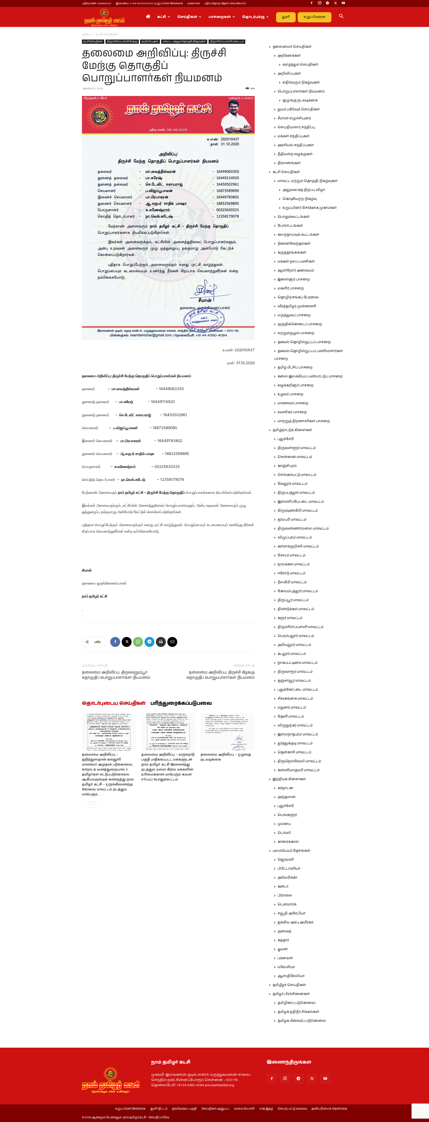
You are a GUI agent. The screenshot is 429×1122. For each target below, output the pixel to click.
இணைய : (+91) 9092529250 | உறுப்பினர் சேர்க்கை (149, 3)
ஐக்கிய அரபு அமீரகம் (296, 922)
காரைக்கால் (288, 842)
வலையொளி (244, 1109)
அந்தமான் (287, 797)
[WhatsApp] (138, 642)
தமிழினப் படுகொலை (297, 1003)
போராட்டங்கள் (290, 225)
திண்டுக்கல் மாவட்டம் (296, 609)
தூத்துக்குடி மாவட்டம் (295, 743)
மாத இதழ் (266, 1109)
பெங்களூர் (287, 815)
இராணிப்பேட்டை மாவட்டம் (301, 501)
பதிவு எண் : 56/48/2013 (96, 3)
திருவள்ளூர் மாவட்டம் (297, 448)
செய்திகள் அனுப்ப (215, 1109)
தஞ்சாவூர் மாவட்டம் (294, 680)
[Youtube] (343, 3)
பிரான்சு (285, 895)
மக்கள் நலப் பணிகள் (296, 261)
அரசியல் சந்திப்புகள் (296, 145)
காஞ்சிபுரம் (287, 466)
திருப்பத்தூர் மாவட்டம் (296, 492)
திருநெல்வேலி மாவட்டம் (299, 761)
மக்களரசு (193, 3)
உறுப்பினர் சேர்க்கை (130, 1109)
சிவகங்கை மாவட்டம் (295, 698)
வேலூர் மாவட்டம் (292, 484)
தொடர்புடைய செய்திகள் (113, 703)
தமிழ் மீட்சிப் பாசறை (295, 367)
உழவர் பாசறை (290, 394)
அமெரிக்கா (287, 877)
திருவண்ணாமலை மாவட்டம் (303, 528)
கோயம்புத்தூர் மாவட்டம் (298, 591)
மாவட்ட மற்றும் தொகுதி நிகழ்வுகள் (184, 42)
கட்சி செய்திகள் (93, 42)
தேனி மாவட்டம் (291, 716)
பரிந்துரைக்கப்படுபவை (181, 703)
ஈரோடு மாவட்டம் (291, 573)
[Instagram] (319, 3)
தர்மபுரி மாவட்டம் (292, 519)
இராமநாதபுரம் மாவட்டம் (298, 734)
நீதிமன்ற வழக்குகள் (295, 154)
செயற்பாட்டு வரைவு (292, 1109)
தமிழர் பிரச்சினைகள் (291, 994)
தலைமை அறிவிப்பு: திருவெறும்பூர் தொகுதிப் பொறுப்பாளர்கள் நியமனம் (116, 675)
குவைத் (284, 931)
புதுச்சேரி (286, 439)
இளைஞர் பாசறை (294, 279)
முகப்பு (87, 34)
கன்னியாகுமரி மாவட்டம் (299, 770)
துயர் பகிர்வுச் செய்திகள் (299, 109)
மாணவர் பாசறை (293, 403)
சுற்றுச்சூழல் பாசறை (296, 333)
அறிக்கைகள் (289, 55)
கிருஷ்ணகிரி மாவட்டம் (298, 510)
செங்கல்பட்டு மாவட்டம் (297, 475)
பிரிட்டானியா (289, 868)
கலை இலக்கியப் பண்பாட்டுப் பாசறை (310, 376)
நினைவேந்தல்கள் (294, 243)
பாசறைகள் (220, 17)
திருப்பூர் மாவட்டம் (293, 600)
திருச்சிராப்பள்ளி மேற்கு (122, 42)
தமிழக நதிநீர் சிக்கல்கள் (298, 1012)
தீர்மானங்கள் (289, 163)
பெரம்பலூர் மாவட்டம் (296, 636)
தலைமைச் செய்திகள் (292, 46)
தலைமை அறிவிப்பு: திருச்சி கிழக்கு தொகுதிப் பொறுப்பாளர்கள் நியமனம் (220, 675)
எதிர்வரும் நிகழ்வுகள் (301, 82)
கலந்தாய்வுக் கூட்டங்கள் (298, 234)
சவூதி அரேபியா (292, 913)
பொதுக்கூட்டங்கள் (294, 217)
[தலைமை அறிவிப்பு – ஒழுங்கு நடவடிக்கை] (228, 732)
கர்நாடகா (285, 788)
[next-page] (93, 804)
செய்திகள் (187, 17)
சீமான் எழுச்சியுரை (294, 118)
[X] (335, 3)
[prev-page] (85, 804)
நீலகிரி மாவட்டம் (292, 582)
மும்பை (284, 824)
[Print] (161, 642)
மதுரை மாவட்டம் (292, 707)
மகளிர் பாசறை (291, 288)
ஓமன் (283, 949)
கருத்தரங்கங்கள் (292, 252)
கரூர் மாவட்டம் (290, 618)
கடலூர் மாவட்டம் (292, 654)
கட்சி (161, 17)
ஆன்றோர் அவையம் (296, 270)
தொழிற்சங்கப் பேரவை (298, 297)
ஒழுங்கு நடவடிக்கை (300, 100)
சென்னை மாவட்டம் (295, 457)
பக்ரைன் (285, 958)
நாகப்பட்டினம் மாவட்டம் (298, 663)
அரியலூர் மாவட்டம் (294, 645)
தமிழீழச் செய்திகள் (289, 985)
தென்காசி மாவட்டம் (294, 752)
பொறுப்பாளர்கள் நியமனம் (301, 91)
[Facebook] (311, 3)
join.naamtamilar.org (219, 1085)
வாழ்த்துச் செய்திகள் (300, 64)
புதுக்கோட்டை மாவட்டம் (298, 689)
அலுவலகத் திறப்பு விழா (304, 190)
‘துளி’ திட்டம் (159, 1109)
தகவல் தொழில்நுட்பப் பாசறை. (304, 342)
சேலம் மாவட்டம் (291, 555)
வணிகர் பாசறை (292, 412)
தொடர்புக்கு (253, 17)
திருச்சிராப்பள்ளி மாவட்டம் (227, 42)
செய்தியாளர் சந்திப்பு (296, 127)
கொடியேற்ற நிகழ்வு (300, 199)
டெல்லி (284, 833)
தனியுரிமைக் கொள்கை (329, 1109)
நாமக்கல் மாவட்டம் (294, 564)
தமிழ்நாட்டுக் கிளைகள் (292, 430)
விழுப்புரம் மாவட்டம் (295, 537)
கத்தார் (283, 940)
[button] (341, 17)
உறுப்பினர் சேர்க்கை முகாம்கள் (310, 208)
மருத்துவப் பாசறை (294, 315)
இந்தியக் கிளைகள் (289, 779)
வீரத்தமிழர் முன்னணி (297, 306)
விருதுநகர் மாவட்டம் (295, 725)
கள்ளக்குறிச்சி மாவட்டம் (298, 546)
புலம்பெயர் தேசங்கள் (291, 850)
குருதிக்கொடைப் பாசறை (300, 324)
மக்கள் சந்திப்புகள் (294, 136)
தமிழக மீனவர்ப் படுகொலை (302, 1021)
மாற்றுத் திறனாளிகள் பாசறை (304, 421)
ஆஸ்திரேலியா (291, 976)
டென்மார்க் (287, 904)
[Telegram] (327, 3)
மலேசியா (286, 967)
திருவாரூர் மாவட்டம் (295, 671)
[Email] (172, 642)
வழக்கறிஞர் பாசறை (296, 385)
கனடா (283, 886)
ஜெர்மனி (286, 859)
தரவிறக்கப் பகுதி (184, 1109)
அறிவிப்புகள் (150, 42)
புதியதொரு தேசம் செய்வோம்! (225, 3)
